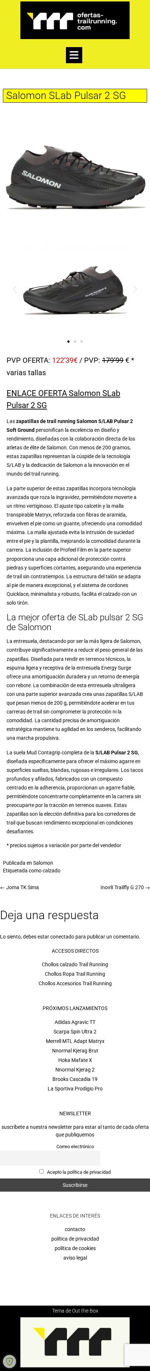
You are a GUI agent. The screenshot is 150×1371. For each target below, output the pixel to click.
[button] (74, 55)
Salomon (43, 863)
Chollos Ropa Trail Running (75, 974)
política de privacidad (75, 1239)
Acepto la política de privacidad (78, 1172)
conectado (62, 937)
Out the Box (85, 1311)
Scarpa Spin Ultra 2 (75, 1032)
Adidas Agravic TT (75, 1022)
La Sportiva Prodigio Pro (75, 1089)
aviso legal (75, 1258)
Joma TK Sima (19, 887)
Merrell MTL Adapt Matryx (75, 1041)
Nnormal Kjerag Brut (75, 1051)
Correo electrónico (75, 1146)
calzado (51, 870)
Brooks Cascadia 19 (75, 1079)
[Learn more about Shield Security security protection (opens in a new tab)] (9, 1361)
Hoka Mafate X (75, 1060)
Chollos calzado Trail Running (75, 964)
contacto (75, 1229)
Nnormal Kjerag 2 (75, 1070)
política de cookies (75, 1248)
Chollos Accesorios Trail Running (75, 983)
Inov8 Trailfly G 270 (125, 887)
